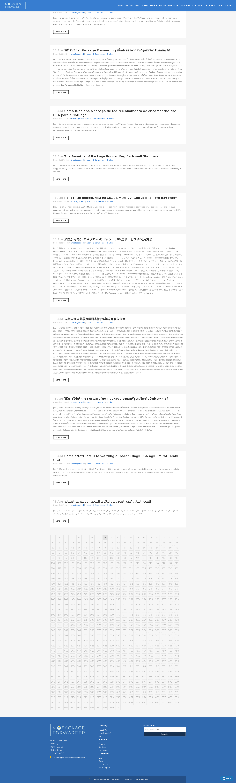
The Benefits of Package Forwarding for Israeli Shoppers (111, 156)
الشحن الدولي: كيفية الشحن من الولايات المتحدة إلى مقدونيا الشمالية (107, 501)
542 (66, 676)
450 (118, 651)
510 (118, 666)
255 (151, 599)
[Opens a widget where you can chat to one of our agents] (227, 779)
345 (86, 625)
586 (92, 687)
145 (85, 573)
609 (112, 692)
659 (177, 702)
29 (111, 542)
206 (92, 589)
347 (99, 625)
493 (138, 661)
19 (177, 537)
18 (170, 537)
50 (118, 547)
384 (79, 635)
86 (92, 558)
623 (73, 697)
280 (53, 609)
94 (144, 558)
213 (137, 589)
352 (131, 625)
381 (59, 635)
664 (79, 707)
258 (170, 599)
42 (66, 547)
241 (59, 599)
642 (66, 702)
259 (177, 599)
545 (86, 676)
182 (66, 583)
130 (118, 568)
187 (98, 583)
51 (125, 547)
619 (176, 692)
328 (105, 620)
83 (72, 558)
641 (59, 702)
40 (53, 547)
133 (137, 568)
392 (131, 635)
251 (124, 599)
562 (66, 681)
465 (86, 656)
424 (79, 645)
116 (157, 563)
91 (125, 558)
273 (138, 604)
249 (112, 599)
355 (151, 625)
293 (138, 609)
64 (79, 553)
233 (138, 594)
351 (124, 625)
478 (170, 656)
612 (131, 692)
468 (105, 656)
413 (138, 640)
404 (79, 640)
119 (176, 563)
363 (73, 630)
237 (164, 594)
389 (112, 635)
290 (118, 609)
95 (150, 558)
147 (98, 573)
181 (59, 583)
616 (157, 692)
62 (66, 553)
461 (59, 656)
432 (131, 645)
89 (111, 558)
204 (79, 589)
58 (170, 547)
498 (170, 661)
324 (79, 620)
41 (59, 547)
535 (151, 671)
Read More (61, 32)
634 (144, 697)
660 (53, 707)
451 (124, 651)
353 (138, 625)
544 (79, 676)
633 (138, 697)
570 (118, 681)
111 (125, 563)
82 (66, 558)
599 (177, 687)
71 (125, 553)
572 (131, 681)
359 (177, 625)
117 (163, 563)
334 (144, 620)
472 (131, 656)
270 (118, 604)
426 (92, 645)
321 (59, 620)
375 (151, 630)
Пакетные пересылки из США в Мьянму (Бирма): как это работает (120, 198)
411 (124, 640)
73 (137, 553)
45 (85, 547)
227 (99, 594)
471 (124, 656)
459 (177, 651)
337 (164, 620)
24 (79, 542)
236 (157, 594)
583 (72, 687)
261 (59, 604)
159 (176, 573)
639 (177, 697)
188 (105, 583)
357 (164, 625)
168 (105, 578)
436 (157, 645)
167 (98, 578)
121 (59, 568)
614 (144, 692)
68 (105, 553)
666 (92, 707)
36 (157, 542)
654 (144, 702)
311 (124, 614)
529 (112, 671)
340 (53, 625)
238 (170, 594)
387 (99, 635)
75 (150, 553)
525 (86, 671)
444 (79, 651)
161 (59, 578)
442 (66, 651)
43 (72, 547)
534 (144, 671)
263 (73, 604)
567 (99, 681)
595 (151, 687)
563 (72, 681)
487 (98, 661)
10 (118, 537)
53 (137, 547)
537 (164, 671)
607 (98, 692)
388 (105, 635)
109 (111, 563)
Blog (101, 761)
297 (164, 609)
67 (98, 553)
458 (170, 651)
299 (177, 609)
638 (170, 697)
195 (150, 583)
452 (131, 651)
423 (72, 645)
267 (99, 604)
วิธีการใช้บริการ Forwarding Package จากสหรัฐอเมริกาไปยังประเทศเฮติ (116, 398)
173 (137, 578)
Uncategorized (77, 12)
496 (157, 661)
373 (138, 630)
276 (157, 604)
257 (164, 599)
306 (92, 614)
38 (170, 542)
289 (112, 609)
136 (157, 568)
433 (138, 645)
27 (98, 542)
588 (105, 687)
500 (53, 666)
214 (144, 589)
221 (59, 594)
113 (137, 563)
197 (163, 583)
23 (72, 542)
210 (118, 589)
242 (66, 599)
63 (72, 553)
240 (53, 599)
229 (112, 594)
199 (176, 583)
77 (163, 553)
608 (105, 692)
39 (176, 542)
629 (112, 697)
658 (170, 702)
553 (138, 676)
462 (66, 656)
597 (164, 687)
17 (164, 537)
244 (79, 599)
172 (131, 578)
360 (53, 630)
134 (144, 568)
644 (79, 702)
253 (138, 599)
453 (138, 651)
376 (157, 630)
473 (138, 656)
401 (59, 640)
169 (111, 578)
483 (72, 661)
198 (170, 583)
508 (105, 666)
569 (112, 681)
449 (112, 651)
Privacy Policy (143, 780)
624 (79, 697)
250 (118, 599)
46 (92, 547)
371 (124, 630)
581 (59, 687)
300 (53, 614)
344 (79, 625)
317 (163, 614)
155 (150, 573)
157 (163, 573)
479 (177, 656)
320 (53, 620)
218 (170, 589)
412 (131, 640)
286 (92, 609)
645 (86, 702)
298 (170, 609)
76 (157, 553)
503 (73, 666)
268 (105, 604)
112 (131, 563)
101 (59, 563)
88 (105, 558)
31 (125, 542)
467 (98, 656)
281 (59, 609)
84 (79, 558)
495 (151, 661)
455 (151, 651)
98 (170, 558)
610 (118, 692)
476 (157, 656)
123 (72, 568)
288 (105, 609)
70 (118, 553)
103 (72, 563)
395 (151, 635)
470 (118, 656)
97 (163, 558)
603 (72, 692)
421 (59, 645)
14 (144, 537)
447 (98, 651)
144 (79, 573)
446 (92, 651)
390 (118, 635)
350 (118, 625)
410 (118, 640)
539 (177, 671)
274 (144, 604)
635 (151, 697)
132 (131, 568)
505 (86, 666)
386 (92, 635)
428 (105, 645)
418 (170, 640)
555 (151, 676)
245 (86, 599)
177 (163, 578)
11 (124, 537)
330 (118, 620)
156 (157, 573)
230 (118, 594)
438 (170, 645)
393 (138, 635)
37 (163, 542)
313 (137, 614)
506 (92, 666)
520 (53, 671)
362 (66, 630)
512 (131, 666)
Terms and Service (131, 780)
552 (131, 676)
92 (131, 558)
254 (144, 599)
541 (59, 676)
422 (66, 645)
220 (53, 594)
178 (170, 578)
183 (72, 583)
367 (99, 630)
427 (98, 645)
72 (131, 553)
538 (170, 671)
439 (177, 645)
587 (99, 687)
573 (138, 681)
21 (60, 542)
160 (53, 578)
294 (144, 609)
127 (98, 568)
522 (66, 671)
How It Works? (105, 733)
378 (170, 630)
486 (92, 661)
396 (157, 635)
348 (105, 625)
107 (98, 563)
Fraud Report (104, 767)
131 (124, 568)
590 (118, 687)
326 (92, 620)
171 (124, 578)
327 (99, 620)
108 (105, 563)
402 (66, 640)
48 (105, 547)
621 (59, 697)
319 (176, 614)
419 (177, 640)
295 (151, 609)
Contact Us (103, 764)
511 (124, 666)
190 (118, 583)
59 (177, 547)
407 (98, 640)
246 (92, 599)
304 (79, 614)
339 (177, 620)
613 (137, 692)
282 (66, 609)
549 (112, 676)
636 (157, 697)
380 (53, 635)
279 (177, 604)
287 (99, 609)
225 (86, 594)
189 (111, 583)
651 (124, 702)
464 (79, 656)
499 (177, 661)
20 (53, 542)
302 (66, 614)
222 (66, 594)
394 (144, 635)
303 (72, 614)
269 (112, 604)
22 (66, 542)
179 (176, 578)
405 (85, 640)
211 (124, 589)
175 (150, 578)
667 (99, 707)
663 (73, 707)
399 (177, 635)
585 (86, 687)
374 (144, 630)
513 (137, 666)
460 (53, 656)
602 (66, 692)
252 (131, 599)
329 (112, 620)
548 (105, 676)
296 (157, 609)
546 (92, 676)
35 (150, 542)
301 (59, 614)
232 (131, 594)
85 (85, 558)
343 (72, 625)
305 (86, 614)
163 (72, 578)
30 (118, 542)
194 (144, 583)
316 (157, 614)
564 (79, 681)
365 (86, 630)
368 (105, 630)
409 (112, 640)
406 (92, 640)
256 (157, 599)
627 (99, 697)
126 (92, 568)
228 (105, 594)
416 (157, 640)
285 (86, 609)
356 (157, 625)
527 (99, 671)
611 (124, 692)
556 (157, 676)
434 (144, 645)
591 (124, 687)
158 (170, 573)
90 (118, 558)
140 (53, 573)
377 (164, 630)
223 (73, 594)
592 (131, 687)
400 (53, 640)
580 (53, 687)
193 (137, 583)
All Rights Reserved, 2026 (116, 780)
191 (124, 583)
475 (151, 656)
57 (163, 547)
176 (157, 578)
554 (144, 676)
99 (176, 558)
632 (131, 697)
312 (131, 614)
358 (170, 625)
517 (163, 666)
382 (66, 635)
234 (144, 594)
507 (99, 666)
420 (53, 645)
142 (66, 573)
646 (92, 702)
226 (92, 594)
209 (112, 589)
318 (170, 614)
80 (53, 558)
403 (72, 640)
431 (124, 645)
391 (124, 635)
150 (118, 573)
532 (131, 671)
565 (86, 681)
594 (144, 687)
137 (163, 568)
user (89, 12)
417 (164, 640)
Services (102, 747)
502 (66, 666)
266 (92, 604)
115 (150, 563)
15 (151, 537)
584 (79, 687)
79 (176, 553)
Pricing (102, 744)
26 (92, 542)
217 (163, 589)
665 (86, 707)
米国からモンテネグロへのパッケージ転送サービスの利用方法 (108, 239)
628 (105, 697)
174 (144, 578)
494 (144, 661)
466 (92, 656)
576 (157, 681)
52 (131, 547)
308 (105, 614)
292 (131, 609)
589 (112, 687)
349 (112, 625)
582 (66, 687)
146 (92, 573)
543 (73, 676)
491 (124, 661)
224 (79, 594)
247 (99, 599)
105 (85, 563)
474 (144, 656)
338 (170, 620)
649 (112, 702)
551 (124, 676)
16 (157, 537)
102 (66, 563)
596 (157, 687)
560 (53, 681)
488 (105, 661)
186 (92, 583)
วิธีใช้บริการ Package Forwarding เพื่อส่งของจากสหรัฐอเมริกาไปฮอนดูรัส (117, 50)
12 (131, 537)
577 (164, 681)
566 (92, 681)
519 (176, 666)
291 (124, 609)
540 (53, 676)
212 (131, 589)
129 (111, 568)
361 (59, 630)
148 (105, 573)
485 (86, 661)
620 (53, 697)
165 (85, 578)
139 (176, 568)
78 (170, 553)
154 (144, 573)
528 (105, 671)
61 (60, 553)
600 (53, 692)
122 (66, 568)
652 (131, 702)
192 (131, 583)
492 (131, 661)
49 (111, 547)
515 (150, 666)
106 (92, 563)
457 (164, 651)
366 (92, 630)
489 (112, 661)
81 (60, 558)
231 (124, 594)
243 (72, 599)
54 (144, 547)
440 (53, 651)
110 (118, 563)
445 (85, 651)
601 (59, 692)
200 (53, 589)
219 (176, 589)
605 (86, 692)
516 (157, 666)
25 (85, 542)
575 (151, 681)
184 (79, 583)
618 (170, 692)
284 (79, 609)
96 (157, 558)
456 (157, 651)
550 (118, 676)
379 (177, 630)
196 (157, 583)
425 (86, 645)
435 (151, 645)
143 (72, 573)
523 (72, 671)
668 (105, 707)
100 (53, 563)
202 (66, 589)
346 (92, 625)
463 (72, 656)
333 (138, 620)
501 (59, 666)
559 (177, 676)
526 (92, 671)
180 (53, 583)
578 (170, 681)
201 (59, 589)
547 (99, 676)
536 (157, 671)
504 (79, 666)
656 (157, 702)
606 (92, 692)
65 (85, 553)
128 (105, 568)
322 (66, 620)
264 (79, 604)
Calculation (103, 750)
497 (164, 661)
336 (157, 620)
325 (86, 620)
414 (144, 640)
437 (164, 645)
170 (118, 578)
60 (53, 553)
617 (163, 692)
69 (111, 553)
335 (151, 620)
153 (137, 573)
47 (98, 547)
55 (150, 547)
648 (105, 702)
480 (53, 661)
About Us (103, 730)
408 (105, 640)
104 (79, 563)
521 (59, 671)
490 (118, 661)
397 (164, 635)
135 (150, 568)
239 (177, 594)
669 (112, 707)
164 (79, 578)
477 (164, 656)
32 (131, 542)
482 (66, 661)
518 (170, 666)
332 (131, 620)
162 (66, 578)
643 (72, 702)
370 (118, 630)
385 (86, 635)
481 (59, 661)
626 (92, 697)
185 (85, 583)
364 (79, 630)
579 (177, 681)
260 (53, 604)
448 (105, 651)
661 (59, 707)
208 (105, 589)
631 (124, 697)
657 (164, 702)
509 (112, 666)
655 (151, 702)
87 (98, 558)
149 (111, 573)
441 (59, 651)
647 (99, 702)
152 (131, 573)
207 (98, 589)
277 (164, 604)
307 (98, 614)
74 (144, 553)
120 (53, 568)
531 (124, 671)
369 (112, 630)
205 (86, 589)
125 (85, 568)
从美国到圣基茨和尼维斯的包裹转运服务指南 (95, 319)
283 (73, 609)
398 (170, 635)
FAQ (100, 736)
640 (53, 702)
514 (144, 666)
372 (131, 630)
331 (124, 620)
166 (92, 578)
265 (86, 604)
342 (66, 625)
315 (150, 614)
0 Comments (99, 12)
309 (112, 614)
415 (150, 640)
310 (118, 614)
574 (144, 681)
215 (150, 589)
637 (164, 697)
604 (79, 692)
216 (157, 589)
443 (72, 651)
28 (105, 542)
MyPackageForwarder (98, 780)
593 (138, 687)
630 (118, 697)
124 (79, 568)
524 (79, 671)
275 (151, 604)
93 (137, 558)
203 (72, 589)
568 (105, 681)
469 (112, 656)
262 (66, 604)
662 (66, 707)
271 (124, 604)
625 (86, 697)
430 (118, 645)
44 (79, 547)
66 (92, 553)
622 (66, 697)
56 (157, 547)
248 (105, 599)
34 (144, 542)
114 (144, 563)
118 (170, 563)
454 (144, 651)
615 (150, 692)
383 (73, 635)
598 (170, 687)
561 (59, 681)
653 (138, 702)
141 (59, 573)
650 (118, 702)
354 (144, 625)
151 (124, 573)
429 (112, 645)
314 (144, 614)
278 (170, 604)
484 (79, 661)
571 (124, 681)
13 (138, 537)
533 (138, 671)
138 (170, 568)
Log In (101, 758)
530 (118, 671)
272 (131, 604)
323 (73, 620)
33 (137, 542)
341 (59, 625)
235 (151, 594)
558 (170, 676)
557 (164, 676)
